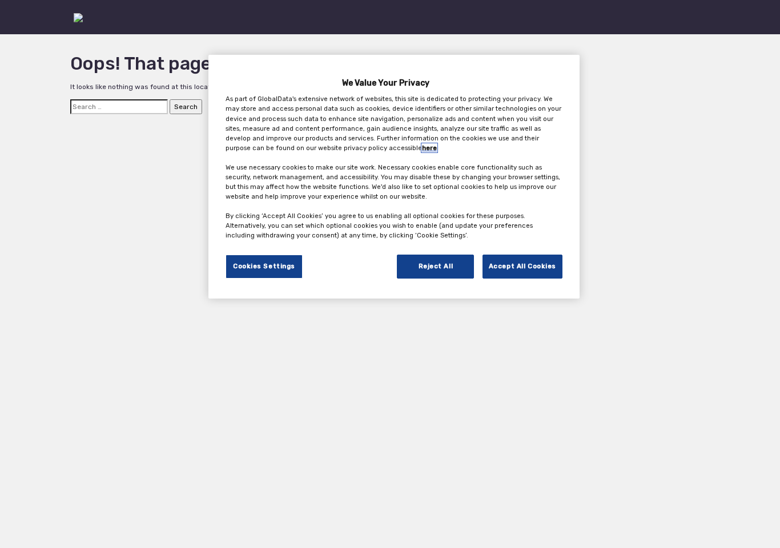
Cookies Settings (264, 267)
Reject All (436, 267)
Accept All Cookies (522, 267)
